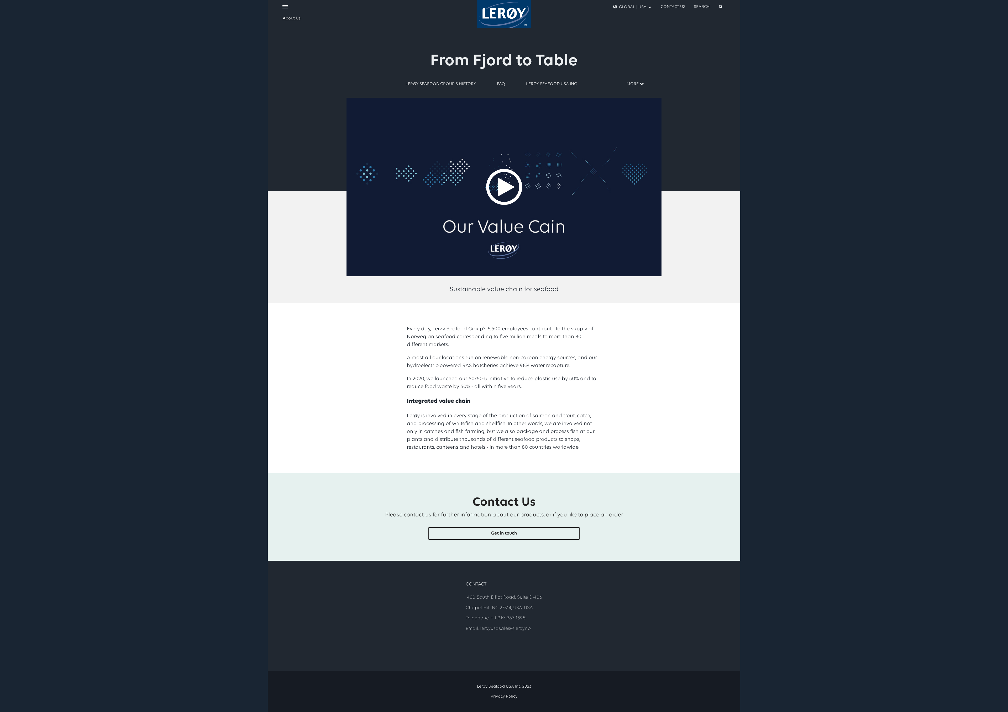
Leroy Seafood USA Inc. (552, 84)
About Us (292, 18)
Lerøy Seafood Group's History (441, 84)
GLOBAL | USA (633, 7)
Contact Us (673, 7)
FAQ (501, 84)
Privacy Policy (504, 696)
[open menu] (285, 7)
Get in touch (504, 533)
